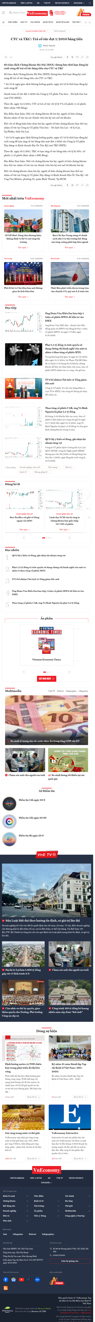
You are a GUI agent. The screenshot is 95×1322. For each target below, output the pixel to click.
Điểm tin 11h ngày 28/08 (32, 818)
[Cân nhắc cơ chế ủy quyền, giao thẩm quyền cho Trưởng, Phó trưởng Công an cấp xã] (23, 992)
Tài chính (35, 22)
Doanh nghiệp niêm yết (24, 514)
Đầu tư (24, 22)
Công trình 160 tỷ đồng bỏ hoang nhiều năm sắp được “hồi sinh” (69, 1010)
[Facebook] (5, 1279)
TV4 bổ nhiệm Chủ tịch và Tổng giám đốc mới (66, 382)
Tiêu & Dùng (26, 3)
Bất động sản (55, 206)
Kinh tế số (48, 22)
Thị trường (78, 22)
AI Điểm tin (47, 791)
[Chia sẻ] (87, 57)
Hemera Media (44, 1309)
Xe (38, 3)
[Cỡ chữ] (11, 57)
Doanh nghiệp (9, 206)
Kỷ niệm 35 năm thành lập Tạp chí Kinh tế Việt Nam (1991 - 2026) (69, 1068)
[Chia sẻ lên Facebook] (67, 57)
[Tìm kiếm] (10, 13)
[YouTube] (21, 1279)
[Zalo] (37, 1279)
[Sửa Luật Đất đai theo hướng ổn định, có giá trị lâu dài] (46, 890)
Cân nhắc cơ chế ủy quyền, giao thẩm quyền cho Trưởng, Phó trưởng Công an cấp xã (22, 1012)
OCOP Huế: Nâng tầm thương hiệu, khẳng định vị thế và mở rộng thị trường (23, 238)
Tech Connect (62, 3)
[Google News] (56, 57)
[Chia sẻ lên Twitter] (72, 57)
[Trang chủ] (3, 22)
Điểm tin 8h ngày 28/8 (31, 836)
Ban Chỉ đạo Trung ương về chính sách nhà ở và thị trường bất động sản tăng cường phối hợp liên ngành (69, 238)
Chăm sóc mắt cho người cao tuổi (26, 775)
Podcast (60, 691)
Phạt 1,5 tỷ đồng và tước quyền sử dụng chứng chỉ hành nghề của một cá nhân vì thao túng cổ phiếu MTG (66, 349)
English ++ (79, 3)
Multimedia (13, 691)
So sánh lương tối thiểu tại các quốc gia (66, 777)
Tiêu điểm (13, 22)
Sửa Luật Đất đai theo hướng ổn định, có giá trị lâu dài (42, 920)
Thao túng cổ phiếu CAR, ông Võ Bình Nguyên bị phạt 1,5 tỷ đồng (66, 410)
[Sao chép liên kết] (82, 57)
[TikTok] (29, 1279)
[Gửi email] (77, 57)
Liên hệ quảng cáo (69, 1261)
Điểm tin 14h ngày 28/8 (32, 800)
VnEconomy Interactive (65, 1133)
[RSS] (5, 1288)
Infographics (71, 691)
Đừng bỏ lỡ (12, 484)
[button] (43, 537)
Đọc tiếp (10, 308)
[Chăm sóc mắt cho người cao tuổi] (70, 954)
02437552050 (59, 1255)
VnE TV (47, 3)
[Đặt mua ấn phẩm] (83, 12)
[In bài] (6, 57)
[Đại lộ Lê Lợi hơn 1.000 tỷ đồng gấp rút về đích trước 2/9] (23, 954)
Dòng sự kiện (46, 1031)
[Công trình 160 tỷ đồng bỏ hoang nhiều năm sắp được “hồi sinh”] (70, 992)
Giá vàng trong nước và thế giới (22, 1133)
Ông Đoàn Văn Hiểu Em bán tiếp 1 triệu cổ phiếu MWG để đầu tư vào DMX (64, 317)
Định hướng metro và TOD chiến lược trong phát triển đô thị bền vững (23, 1068)
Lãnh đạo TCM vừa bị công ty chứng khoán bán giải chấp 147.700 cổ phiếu (64, 520)
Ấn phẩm (46, 618)
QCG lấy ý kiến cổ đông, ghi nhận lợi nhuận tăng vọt (65, 441)
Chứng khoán (9, 3)
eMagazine (83, 691)
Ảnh (5, 1234)
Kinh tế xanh (62, 22)
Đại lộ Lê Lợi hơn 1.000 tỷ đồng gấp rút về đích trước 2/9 (21, 972)
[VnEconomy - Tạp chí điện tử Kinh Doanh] (46, 1170)
